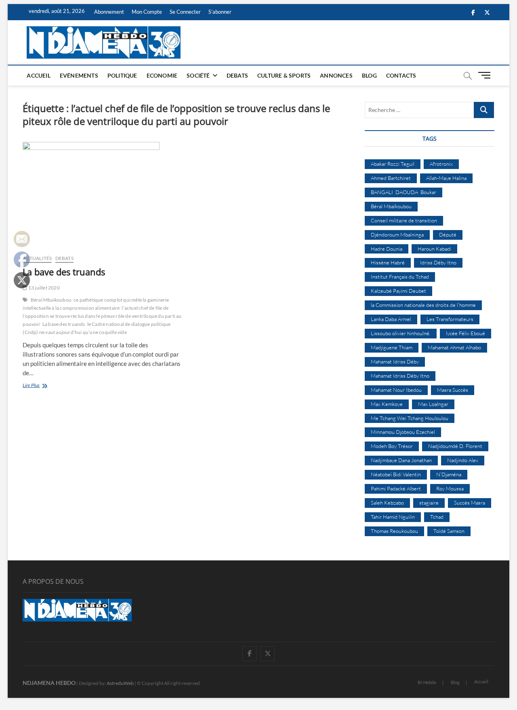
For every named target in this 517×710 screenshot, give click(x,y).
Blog (369, 75)
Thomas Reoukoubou (394, 531)
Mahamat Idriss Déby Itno (400, 375)
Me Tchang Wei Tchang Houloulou (409, 418)
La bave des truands (64, 272)
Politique (122, 75)
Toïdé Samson (448, 531)
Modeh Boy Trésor (392, 446)
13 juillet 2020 (43, 288)
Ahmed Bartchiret (391, 178)
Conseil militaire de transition (404, 220)
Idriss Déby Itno (438, 262)
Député (447, 234)
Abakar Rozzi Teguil (392, 164)
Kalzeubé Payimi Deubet (398, 290)
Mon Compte (147, 11)
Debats (237, 75)
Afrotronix (441, 164)
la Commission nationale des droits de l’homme (423, 305)
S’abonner (219, 11)
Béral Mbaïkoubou (51, 300)
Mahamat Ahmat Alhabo (454, 347)
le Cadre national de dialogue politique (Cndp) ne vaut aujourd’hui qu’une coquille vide (96, 328)
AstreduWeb (120, 683)
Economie (162, 75)
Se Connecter (185, 11)
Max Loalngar (433, 404)
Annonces (336, 75)
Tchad (436, 516)
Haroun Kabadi (434, 248)
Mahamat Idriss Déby (395, 361)
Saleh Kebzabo (387, 502)
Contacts (401, 75)
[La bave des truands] (102, 195)
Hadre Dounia (386, 248)
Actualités (37, 258)
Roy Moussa (450, 488)
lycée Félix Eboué (465, 333)
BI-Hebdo (427, 682)
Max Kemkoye (387, 404)
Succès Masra (469, 502)
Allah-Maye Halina (446, 178)
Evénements (79, 75)
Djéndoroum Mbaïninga (397, 234)
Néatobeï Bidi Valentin (396, 474)
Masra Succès (452, 390)
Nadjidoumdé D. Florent (455, 446)
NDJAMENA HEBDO (49, 682)
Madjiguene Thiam (391, 347)
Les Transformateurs (450, 319)
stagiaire (429, 502)
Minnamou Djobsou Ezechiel (403, 432)
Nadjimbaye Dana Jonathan (401, 460)
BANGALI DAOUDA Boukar (403, 192)
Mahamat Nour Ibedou (396, 390)
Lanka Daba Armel (391, 319)
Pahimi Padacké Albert (396, 488)
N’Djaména (448, 474)
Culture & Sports (284, 75)
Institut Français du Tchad (400, 276)
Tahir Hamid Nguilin (393, 516)
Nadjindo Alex (462, 460)
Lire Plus (38, 386)
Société (198, 75)
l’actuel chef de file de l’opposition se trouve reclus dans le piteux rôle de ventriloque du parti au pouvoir (102, 316)
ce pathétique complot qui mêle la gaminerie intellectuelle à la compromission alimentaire (96, 304)
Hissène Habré (388, 262)
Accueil (38, 75)
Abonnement (109, 11)
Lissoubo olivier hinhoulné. (401, 333)
